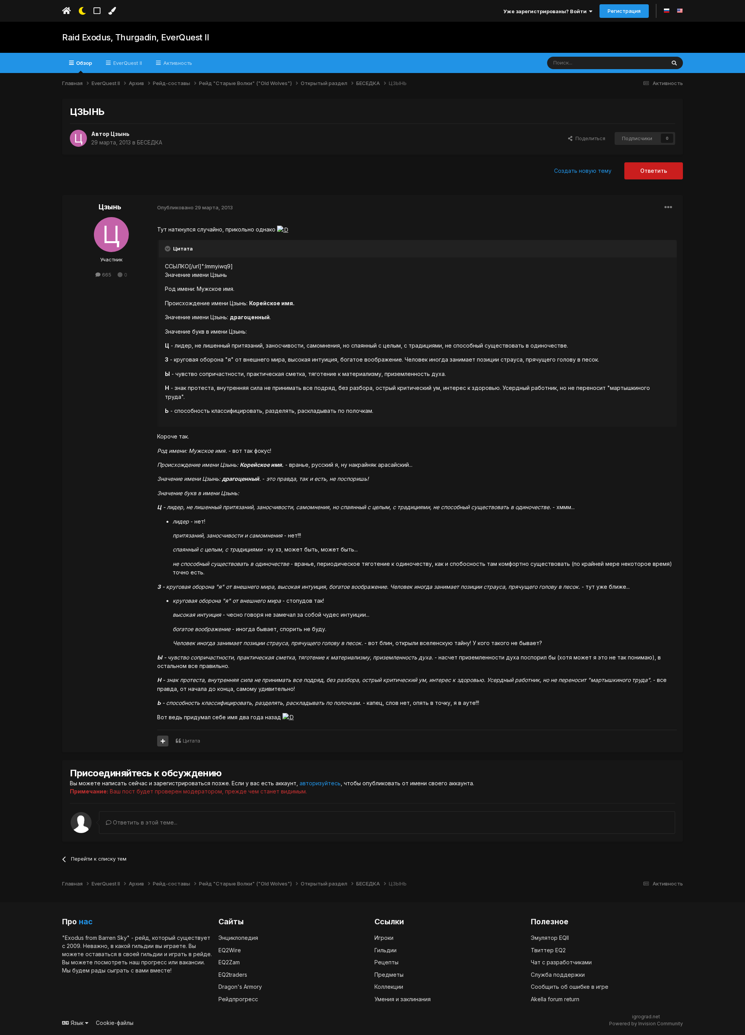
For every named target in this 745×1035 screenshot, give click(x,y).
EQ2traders (232, 974)
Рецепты (386, 962)
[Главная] (66, 11)
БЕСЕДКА (149, 142)
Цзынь (120, 133)
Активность (177, 63)
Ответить (653, 170)
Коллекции (388, 986)
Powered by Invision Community (646, 1023)
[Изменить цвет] (112, 11)
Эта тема (644, 63)
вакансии (191, 962)
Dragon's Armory (240, 986)
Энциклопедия (238, 937)
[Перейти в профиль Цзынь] (78, 138)
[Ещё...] (668, 207)
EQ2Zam (229, 962)
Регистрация (624, 11)
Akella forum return (555, 999)
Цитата (191, 741)
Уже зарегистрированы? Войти (546, 11)
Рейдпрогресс (238, 999)
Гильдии (385, 950)
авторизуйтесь (320, 783)
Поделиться (588, 138)
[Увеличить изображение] (282, 229)
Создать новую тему (583, 170)
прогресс (154, 962)
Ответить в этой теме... (144, 822)
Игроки (383, 937)
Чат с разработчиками (561, 962)
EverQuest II (127, 63)
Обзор (83, 63)
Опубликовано (195, 207)
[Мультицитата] (162, 741)
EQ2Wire (229, 950)
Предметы (389, 974)
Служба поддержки (558, 974)
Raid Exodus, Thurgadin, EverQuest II (135, 37)
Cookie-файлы (114, 1022)
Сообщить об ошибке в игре (569, 986)
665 (105, 274)
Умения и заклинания (402, 999)
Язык (77, 1022)
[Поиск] (674, 63)
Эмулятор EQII (550, 937)
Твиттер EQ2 (548, 950)
